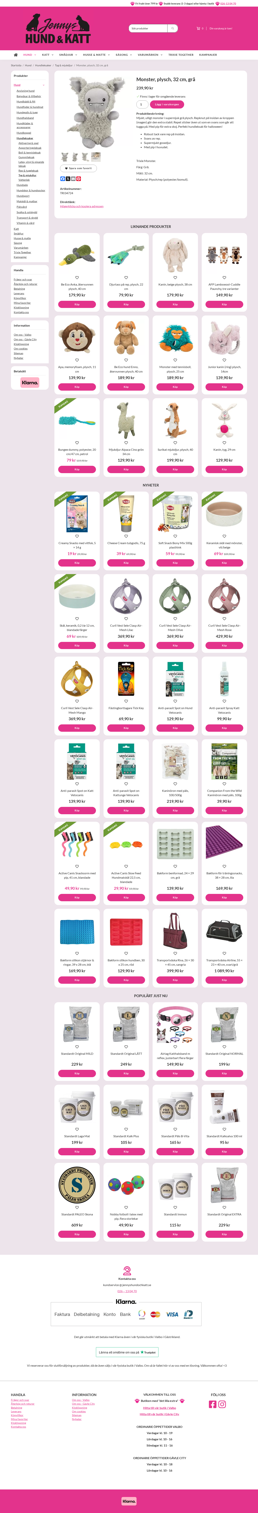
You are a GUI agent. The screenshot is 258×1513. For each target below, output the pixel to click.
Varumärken (148, 54)
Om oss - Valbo (22, 334)
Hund (27, 54)
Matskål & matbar (27, 201)
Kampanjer (208, 54)
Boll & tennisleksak (30, 152)
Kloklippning (21, 307)
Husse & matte (94, 54)
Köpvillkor (20, 298)
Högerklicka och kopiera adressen (82, 206)
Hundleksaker (25, 138)
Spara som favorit (80, 168)
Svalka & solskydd (27, 212)
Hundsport (23, 195)
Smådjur (66, 54)
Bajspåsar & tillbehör (29, 96)
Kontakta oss (21, 312)
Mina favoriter (22, 302)
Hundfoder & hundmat (30, 106)
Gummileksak (26, 157)
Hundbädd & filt (26, 101)
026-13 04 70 (228, 3)
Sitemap (18, 353)
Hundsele (22, 184)
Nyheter (18, 358)
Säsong (122, 54)
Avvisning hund (26, 90)
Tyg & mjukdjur (27, 175)
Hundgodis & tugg (27, 112)
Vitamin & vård (25, 223)
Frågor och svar (23, 279)
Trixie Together (181, 54)
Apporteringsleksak (30, 147)
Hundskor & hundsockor (31, 190)
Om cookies (21, 348)
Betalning (19, 288)
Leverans (19, 293)
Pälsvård (22, 206)
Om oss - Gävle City (25, 339)
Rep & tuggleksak (28, 170)
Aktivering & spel (29, 143)
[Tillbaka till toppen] (242, 1508)
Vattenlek (24, 179)
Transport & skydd (27, 217)
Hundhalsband (25, 117)
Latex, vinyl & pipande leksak (31, 163)
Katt (45, 54)
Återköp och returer (25, 284)
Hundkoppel (24, 132)
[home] (16, 55)
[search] (173, 28)
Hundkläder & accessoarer (25, 125)
